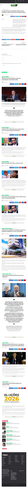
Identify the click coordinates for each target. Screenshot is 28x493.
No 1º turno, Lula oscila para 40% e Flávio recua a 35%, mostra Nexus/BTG (14, 197)
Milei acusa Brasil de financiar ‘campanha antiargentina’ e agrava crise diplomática (13, 345)
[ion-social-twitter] (20, 1)
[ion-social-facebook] (15, 1)
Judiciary (3, 462)
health (11, 474)
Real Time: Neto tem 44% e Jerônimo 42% (12, 163)
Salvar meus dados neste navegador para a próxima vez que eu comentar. (11, 63)
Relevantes (7, 127)
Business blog (15, 473)
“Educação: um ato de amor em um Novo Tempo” (12, 427)
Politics (12, 479)
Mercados (16, 457)
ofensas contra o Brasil (11, 308)
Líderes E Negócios (17, 461)
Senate (3, 460)
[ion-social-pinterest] (15, 2)
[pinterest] (25, 16)
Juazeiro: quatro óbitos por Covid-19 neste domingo (12, 423)
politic (15, 478)
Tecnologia (16, 459)
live (13, 475)
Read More (14, 189)
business (12, 473)
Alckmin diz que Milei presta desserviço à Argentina (13, 276)
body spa (15, 472)
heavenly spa (14, 474)
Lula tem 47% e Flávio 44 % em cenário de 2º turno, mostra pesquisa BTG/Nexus (13, 129)
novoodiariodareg (6, 14)
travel (15, 479)
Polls (2, 464)
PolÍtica (16, 458)
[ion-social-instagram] (23, 1)
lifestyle (12, 475)
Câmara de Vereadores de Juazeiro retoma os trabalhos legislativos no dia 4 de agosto (14, 230)
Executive (3, 459)
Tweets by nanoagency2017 (22, 472)
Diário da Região (6, 82)
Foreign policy (3, 463)
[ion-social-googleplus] (18, 1)
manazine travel (13, 478)
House (3, 461)
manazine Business (13, 476)
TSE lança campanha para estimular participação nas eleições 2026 (11, 79)
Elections (3, 465)
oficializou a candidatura (16, 313)
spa (13, 479)
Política (3, 127)
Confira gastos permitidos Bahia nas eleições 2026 (11, 384)
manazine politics (13, 477)
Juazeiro (3, 228)
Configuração (16, 460)
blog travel (12, 472)
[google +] (20, 16)
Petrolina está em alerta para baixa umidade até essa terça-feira (13, 432)
